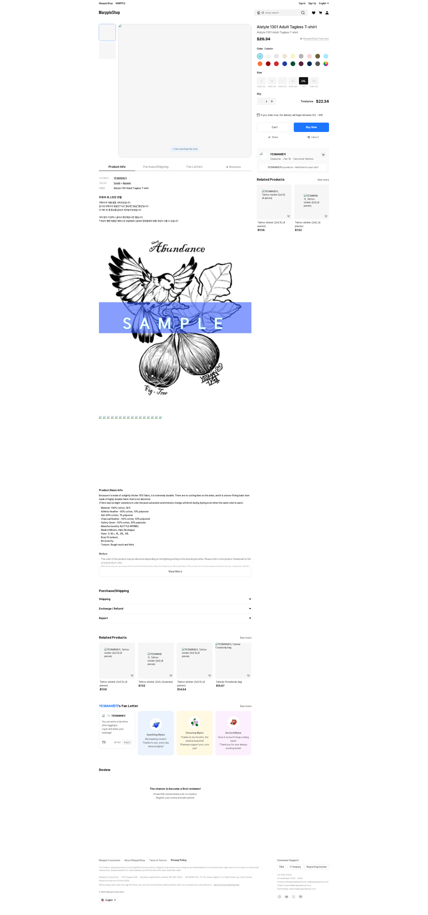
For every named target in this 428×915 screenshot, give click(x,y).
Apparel (127, 183)
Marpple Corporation (109, 860)
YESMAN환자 (120, 178)
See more (245, 637)
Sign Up (312, 3)
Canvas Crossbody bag (229, 681)
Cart (274, 127)
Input (127, 742)
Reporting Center (317, 866)
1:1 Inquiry (295, 866)
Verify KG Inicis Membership (226, 885)
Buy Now (311, 127)
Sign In (302, 3)
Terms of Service (158, 860)
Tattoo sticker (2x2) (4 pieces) (155, 681)
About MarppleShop (134, 860)
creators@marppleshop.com (302, 889)
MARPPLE (121, 3)
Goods (117, 183)
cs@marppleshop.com (317, 882)
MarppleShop (106, 3)
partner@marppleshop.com (298, 885)
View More (175, 571)
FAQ (281, 866)
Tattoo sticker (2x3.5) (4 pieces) (113, 683)
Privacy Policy (179, 860)
